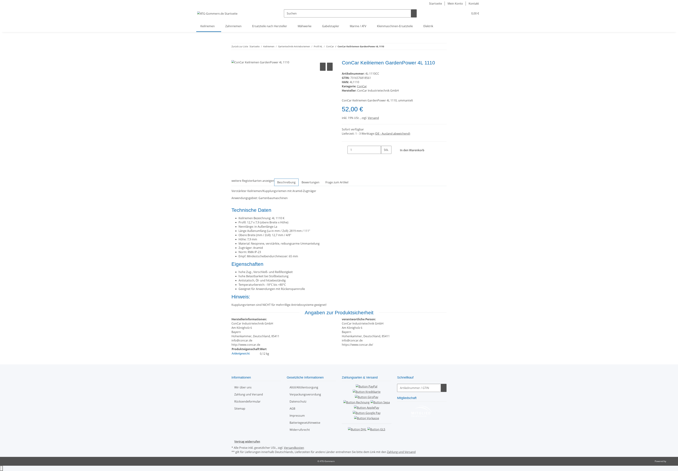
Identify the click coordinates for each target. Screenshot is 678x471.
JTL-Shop (671, 461)
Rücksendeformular (247, 401)
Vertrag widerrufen (247, 441)
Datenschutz (298, 401)
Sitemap (239, 408)
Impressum (297, 416)
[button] (459, 13)
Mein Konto (455, 3)
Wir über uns (243, 387)
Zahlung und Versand (248, 394)
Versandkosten (294, 448)
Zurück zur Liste (239, 46)
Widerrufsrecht (300, 430)
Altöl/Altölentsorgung (304, 387)
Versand (373, 118)
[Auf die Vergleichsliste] (323, 67)
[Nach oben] (1, 468)
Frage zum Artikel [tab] (336, 182)
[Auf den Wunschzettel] (330, 67)
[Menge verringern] (344, 150)
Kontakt (474, 3)
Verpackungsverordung (305, 394)
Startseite (435, 3)
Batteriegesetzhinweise (305, 423)
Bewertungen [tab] (310, 182)
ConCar (362, 86)
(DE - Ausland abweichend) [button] (392, 134)
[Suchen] (414, 13)
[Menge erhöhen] (384, 158)
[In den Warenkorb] (234, 58)
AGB (292, 408)
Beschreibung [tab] (286, 182)
